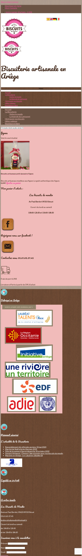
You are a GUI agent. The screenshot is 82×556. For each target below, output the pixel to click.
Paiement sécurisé (9, 435)
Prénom (4, 543)
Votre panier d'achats (19, 12)
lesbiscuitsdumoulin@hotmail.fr (14, 520)
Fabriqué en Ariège (10, 300)
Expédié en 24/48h (10, 480)
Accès (64, 19)
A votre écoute (8, 500)
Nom (3, 548)
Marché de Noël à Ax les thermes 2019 (21, 449)
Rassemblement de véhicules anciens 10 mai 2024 (25, 447)
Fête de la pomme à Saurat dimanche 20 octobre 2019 (27, 451)
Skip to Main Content (9, 2)
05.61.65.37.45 (75, 19)
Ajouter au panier (13, 183)
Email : (4, 552)
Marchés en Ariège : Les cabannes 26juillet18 (24, 455)
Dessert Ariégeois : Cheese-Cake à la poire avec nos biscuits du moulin (34, 453)
